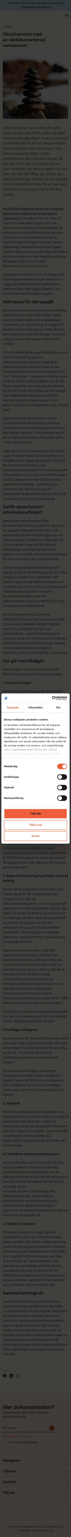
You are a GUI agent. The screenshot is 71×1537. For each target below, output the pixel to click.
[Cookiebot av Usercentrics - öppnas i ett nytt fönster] (52, 698)
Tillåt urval (35, 824)
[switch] (62, 777)
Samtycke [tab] (13, 707)
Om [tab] (58, 707)
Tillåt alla (35, 813)
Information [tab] (35, 707)
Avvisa (36, 835)
